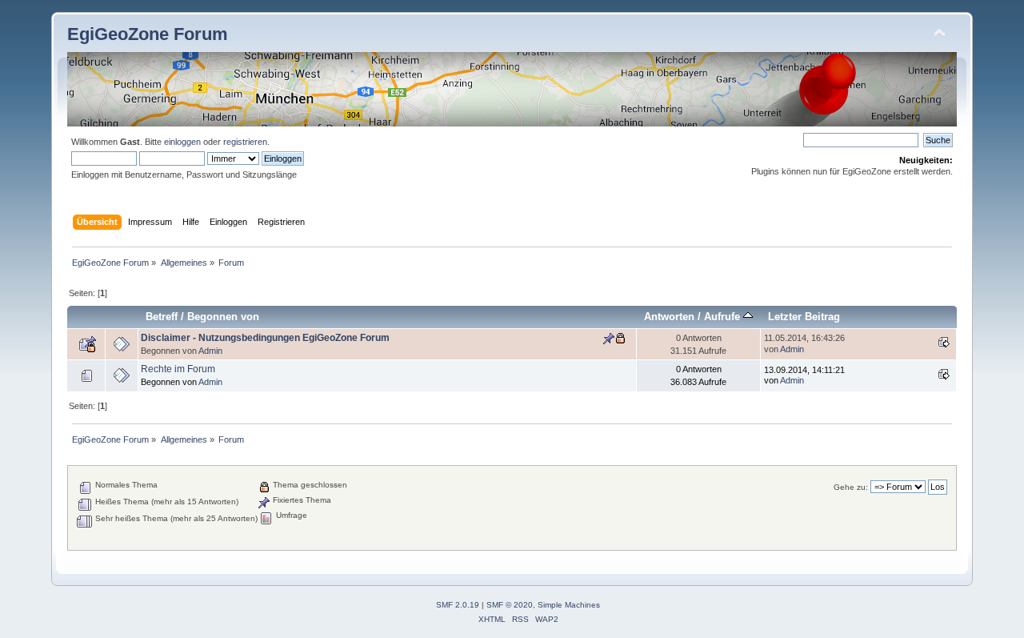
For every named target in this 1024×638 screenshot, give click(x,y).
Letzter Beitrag (804, 317)
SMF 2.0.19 (457, 604)
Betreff (162, 317)
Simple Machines (569, 604)
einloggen (182, 141)
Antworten (669, 317)
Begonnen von (223, 317)
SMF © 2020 (509, 604)
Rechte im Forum (178, 369)
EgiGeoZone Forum (147, 34)
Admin (210, 350)
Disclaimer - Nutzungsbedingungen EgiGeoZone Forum (265, 337)
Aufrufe (723, 317)
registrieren (245, 141)
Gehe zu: (851, 487)
